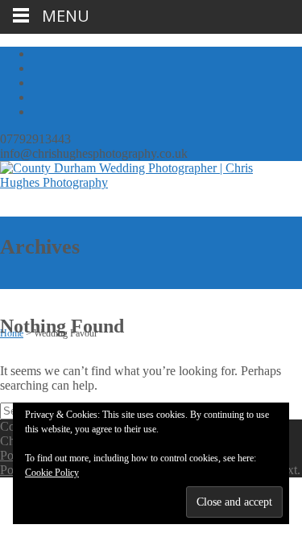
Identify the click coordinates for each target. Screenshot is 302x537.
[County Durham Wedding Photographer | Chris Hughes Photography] (141, 182)
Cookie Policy (52, 472)
